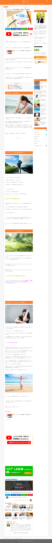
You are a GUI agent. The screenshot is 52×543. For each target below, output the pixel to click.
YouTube (22, 487)
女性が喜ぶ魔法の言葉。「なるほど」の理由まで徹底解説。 (43, 118)
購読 (39, 59)
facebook (17, 487)
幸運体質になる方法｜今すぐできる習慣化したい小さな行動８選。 (43, 123)
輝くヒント (26, 2)
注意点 (29, 479)
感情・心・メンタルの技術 (14, 479)
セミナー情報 (36, 132)
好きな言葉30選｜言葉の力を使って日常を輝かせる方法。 (43, 96)
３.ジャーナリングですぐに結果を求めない (14, 87)
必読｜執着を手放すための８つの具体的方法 (43, 100)
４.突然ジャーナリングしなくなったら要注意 (15, 88)
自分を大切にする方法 (37, 145)
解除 (41, 59)
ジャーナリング (19, 479)
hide (18, 83)
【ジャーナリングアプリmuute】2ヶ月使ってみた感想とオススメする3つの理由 (43, 92)
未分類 (35, 143)
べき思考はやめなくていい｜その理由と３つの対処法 (43, 114)
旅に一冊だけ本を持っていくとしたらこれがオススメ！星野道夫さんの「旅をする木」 (43, 110)
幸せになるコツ (36, 141)
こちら (43, 40)
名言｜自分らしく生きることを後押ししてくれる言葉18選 (43, 87)
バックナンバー (36, 63)
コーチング (36, 130)
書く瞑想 (27, 479)
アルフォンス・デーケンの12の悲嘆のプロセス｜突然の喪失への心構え (43, 105)
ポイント (23, 479)
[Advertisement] (19, 144)
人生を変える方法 (6, 6)
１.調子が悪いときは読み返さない (13, 85)
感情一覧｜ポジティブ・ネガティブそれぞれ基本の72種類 (43, 82)
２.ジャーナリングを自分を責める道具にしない (15, 86)
